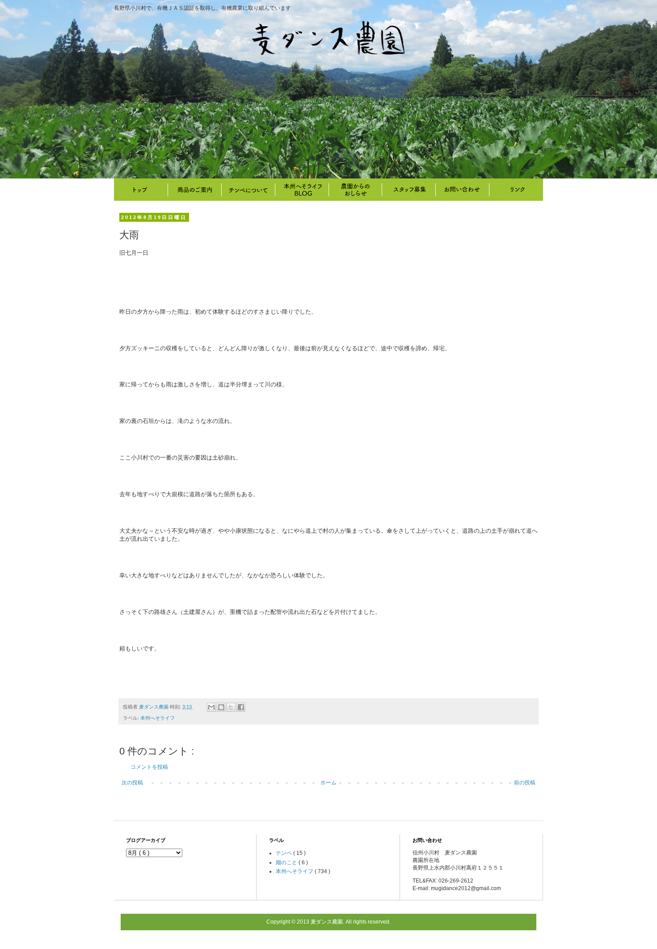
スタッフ (409, 189)
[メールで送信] (211, 707)
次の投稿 (132, 782)
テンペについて (248, 189)
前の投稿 (524, 782)
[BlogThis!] (221, 707)
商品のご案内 (194, 189)
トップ (141, 189)
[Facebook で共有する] (240, 707)
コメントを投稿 (149, 767)
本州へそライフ (301, 189)
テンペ (284, 853)
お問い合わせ (462, 189)
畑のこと (355, 189)
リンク (516, 189)
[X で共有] (231, 707)
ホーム (328, 782)
